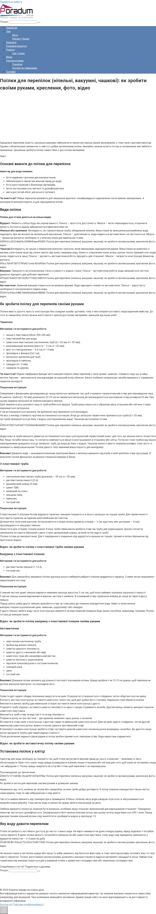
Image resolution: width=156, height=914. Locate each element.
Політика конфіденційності (28, 904)
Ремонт (10, 49)
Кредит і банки (20, 38)
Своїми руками (14, 60)
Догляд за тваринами (24, 68)
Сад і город (18, 53)
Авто (15, 35)
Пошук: (4, 21)
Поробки (17, 64)
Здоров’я (11, 42)
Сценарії (11, 71)
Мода (9, 57)
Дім (8, 31)
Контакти (5, 904)
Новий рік (11, 27)
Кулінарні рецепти (16, 46)
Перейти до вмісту (11, 1)
